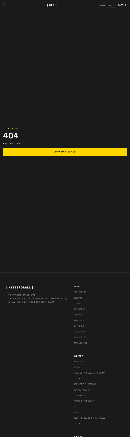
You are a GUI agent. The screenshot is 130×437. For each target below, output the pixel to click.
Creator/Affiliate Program (89, 372)
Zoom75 (77, 303)
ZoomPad (78, 298)
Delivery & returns (85, 384)
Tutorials (79, 395)
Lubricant (79, 331)
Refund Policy (82, 389)
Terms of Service (84, 401)
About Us (79, 361)
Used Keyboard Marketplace (89, 418)
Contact (78, 378)
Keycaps (78, 314)
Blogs (77, 367)
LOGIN (102, 5)
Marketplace (81, 343)
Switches (79, 326)
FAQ (75, 406)
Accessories (81, 337)
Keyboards (79, 309)
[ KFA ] (52, 5)
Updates (78, 412)
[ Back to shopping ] (65, 151)
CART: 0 (122, 5)
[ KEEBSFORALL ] (19, 287)
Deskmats (79, 320)
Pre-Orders (80, 292)
